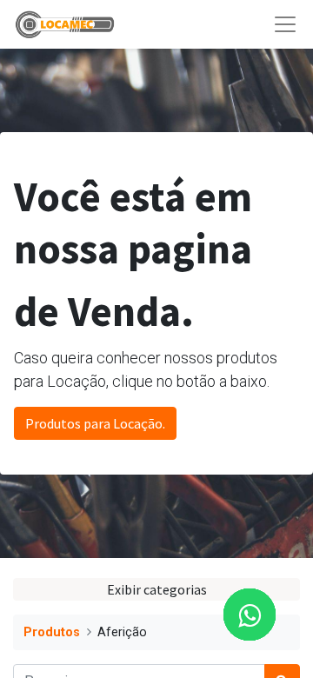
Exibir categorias (157, 589)
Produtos (51, 632)
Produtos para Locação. (95, 423)
